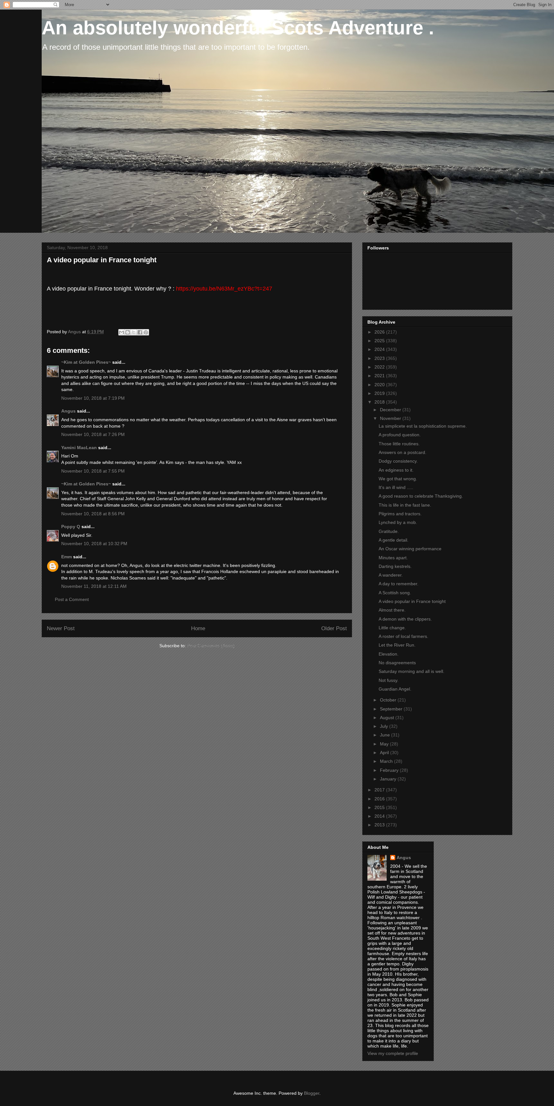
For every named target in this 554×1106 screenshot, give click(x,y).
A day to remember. (398, 583)
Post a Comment (72, 599)
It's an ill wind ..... (396, 487)
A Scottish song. (395, 592)
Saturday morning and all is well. (411, 671)
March (387, 761)
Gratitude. (389, 531)
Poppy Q (70, 526)
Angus (68, 411)
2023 (380, 358)
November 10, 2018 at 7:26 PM (93, 434)
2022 (380, 367)
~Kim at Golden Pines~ (86, 362)
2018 (380, 402)
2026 (380, 332)
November (391, 418)
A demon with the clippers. (405, 619)
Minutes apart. (393, 557)
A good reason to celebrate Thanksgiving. (421, 496)
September (392, 708)
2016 (380, 798)
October (389, 699)
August (387, 717)
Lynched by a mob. (398, 522)
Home (198, 628)
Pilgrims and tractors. (400, 513)
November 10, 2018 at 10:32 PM (94, 543)
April (385, 752)
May (385, 743)
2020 (380, 384)
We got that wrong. (398, 478)
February (390, 770)
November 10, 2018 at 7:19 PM (93, 398)
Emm (66, 556)
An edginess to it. (396, 470)
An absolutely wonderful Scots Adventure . (238, 28)
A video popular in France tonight (412, 601)
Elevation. (389, 654)
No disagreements (397, 662)
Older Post (334, 628)
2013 (380, 824)
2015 (380, 807)
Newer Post (61, 628)
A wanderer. (391, 575)
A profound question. (400, 434)
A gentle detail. (393, 540)
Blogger (311, 1093)
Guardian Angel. (395, 689)
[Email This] (121, 332)
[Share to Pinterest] (146, 332)
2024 (380, 349)
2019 (380, 393)
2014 (380, 816)
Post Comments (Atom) (211, 645)
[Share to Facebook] (140, 332)
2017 (380, 789)
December (391, 409)
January (389, 778)
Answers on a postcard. (402, 452)
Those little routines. (399, 443)
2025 (380, 340)
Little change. (392, 627)
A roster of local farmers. (403, 636)
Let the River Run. (397, 645)
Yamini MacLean (79, 447)
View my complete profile (392, 1053)
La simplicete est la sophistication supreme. (423, 426)
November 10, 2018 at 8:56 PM (93, 513)
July (384, 726)
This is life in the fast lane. (405, 505)
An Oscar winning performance (410, 548)
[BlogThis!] (127, 332)
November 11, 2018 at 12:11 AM (94, 586)
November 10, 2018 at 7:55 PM (93, 471)
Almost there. (392, 610)
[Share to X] (133, 332)
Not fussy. (389, 680)
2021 (380, 375)
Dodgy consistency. (398, 461)
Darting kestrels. (395, 566)
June (385, 734)
